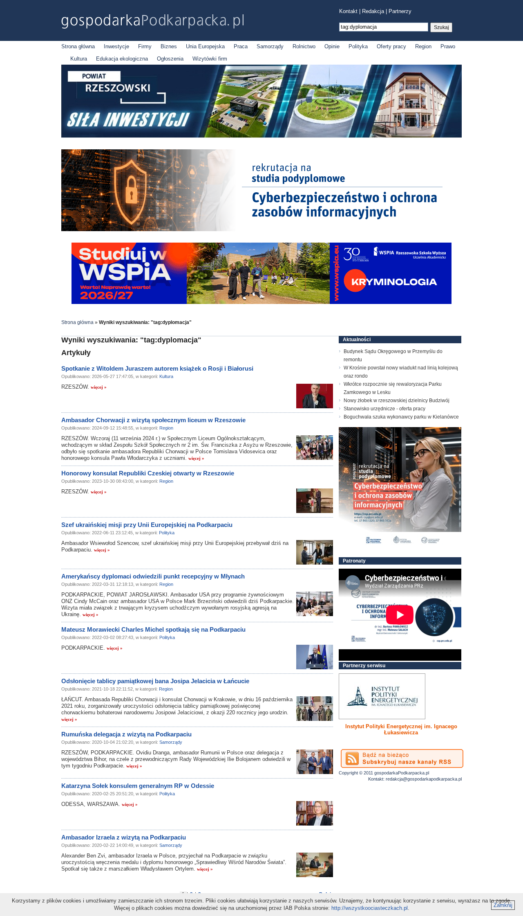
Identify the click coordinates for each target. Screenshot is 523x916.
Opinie (332, 46)
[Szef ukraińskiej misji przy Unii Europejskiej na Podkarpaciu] (314, 552)
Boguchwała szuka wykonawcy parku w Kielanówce (401, 417)
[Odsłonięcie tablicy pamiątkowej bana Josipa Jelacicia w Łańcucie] (314, 708)
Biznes (169, 46)
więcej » (99, 387)
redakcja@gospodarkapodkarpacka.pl (424, 778)
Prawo (447, 46)
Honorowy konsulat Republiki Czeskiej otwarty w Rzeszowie (147, 473)
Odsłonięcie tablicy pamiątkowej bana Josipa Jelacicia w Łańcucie (155, 680)
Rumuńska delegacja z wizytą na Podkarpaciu (126, 734)
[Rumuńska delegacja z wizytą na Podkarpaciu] (314, 761)
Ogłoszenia (170, 59)
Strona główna (78, 46)
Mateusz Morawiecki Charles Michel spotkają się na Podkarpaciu (153, 629)
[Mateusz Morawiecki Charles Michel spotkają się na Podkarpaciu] (314, 657)
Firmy (145, 46)
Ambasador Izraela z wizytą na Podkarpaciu (123, 837)
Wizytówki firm (209, 59)
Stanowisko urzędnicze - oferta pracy (384, 409)
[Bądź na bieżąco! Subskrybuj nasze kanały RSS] (402, 758)
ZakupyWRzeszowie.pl (369, 726)
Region (423, 46)
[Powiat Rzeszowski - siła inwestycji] (261, 136)
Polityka (358, 46)
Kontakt (348, 11)
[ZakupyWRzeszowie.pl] (382, 696)
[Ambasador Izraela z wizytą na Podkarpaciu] (314, 865)
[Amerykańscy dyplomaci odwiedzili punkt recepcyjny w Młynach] (314, 604)
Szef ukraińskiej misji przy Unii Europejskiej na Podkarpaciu (146, 524)
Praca (241, 46)
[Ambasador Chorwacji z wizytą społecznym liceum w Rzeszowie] (314, 447)
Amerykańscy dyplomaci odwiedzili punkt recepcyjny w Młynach (153, 576)
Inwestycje (116, 46)
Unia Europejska (205, 46)
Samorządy (270, 46)
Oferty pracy (391, 46)
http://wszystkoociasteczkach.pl (369, 908)
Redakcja (373, 11)
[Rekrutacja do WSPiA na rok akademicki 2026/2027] (261, 302)
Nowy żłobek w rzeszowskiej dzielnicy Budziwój (396, 400)
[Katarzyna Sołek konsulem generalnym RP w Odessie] (314, 813)
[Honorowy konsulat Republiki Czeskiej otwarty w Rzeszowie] (314, 500)
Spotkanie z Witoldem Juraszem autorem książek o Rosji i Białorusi (157, 368)
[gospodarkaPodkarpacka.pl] (152, 21)
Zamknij (503, 905)
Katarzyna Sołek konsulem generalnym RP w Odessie (137, 785)
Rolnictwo (304, 46)
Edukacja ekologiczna (122, 59)
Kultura (78, 59)
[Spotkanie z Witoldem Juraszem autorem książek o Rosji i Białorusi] (314, 396)
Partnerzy (400, 11)
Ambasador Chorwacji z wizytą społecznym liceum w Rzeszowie (153, 419)
